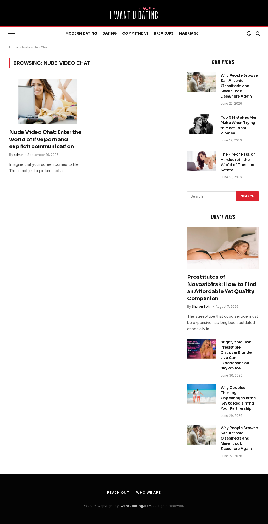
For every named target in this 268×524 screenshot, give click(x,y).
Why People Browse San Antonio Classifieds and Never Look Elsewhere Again (239, 86)
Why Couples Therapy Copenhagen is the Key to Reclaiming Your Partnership (238, 398)
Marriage (189, 33)
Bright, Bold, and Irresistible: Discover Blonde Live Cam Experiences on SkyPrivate (236, 355)
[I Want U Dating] (134, 13)
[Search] (257, 33)
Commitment (135, 33)
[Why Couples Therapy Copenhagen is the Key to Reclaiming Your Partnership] (201, 394)
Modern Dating (81, 33)
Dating (110, 33)
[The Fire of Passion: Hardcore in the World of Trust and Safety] (201, 161)
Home (14, 47)
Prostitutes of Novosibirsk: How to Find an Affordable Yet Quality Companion (221, 288)
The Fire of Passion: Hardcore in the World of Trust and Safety (239, 162)
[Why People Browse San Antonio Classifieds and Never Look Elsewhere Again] (201, 82)
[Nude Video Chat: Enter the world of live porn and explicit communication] (47, 101)
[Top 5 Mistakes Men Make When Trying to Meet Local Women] (201, 124)
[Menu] (11, 33)
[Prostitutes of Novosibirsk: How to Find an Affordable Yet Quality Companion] (223, 248)
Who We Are (148, 492)
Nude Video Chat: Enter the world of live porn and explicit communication (45, 139)
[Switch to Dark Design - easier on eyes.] (248, 33)
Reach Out (118, 492)
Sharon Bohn (201, 307)
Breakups (164, 33)
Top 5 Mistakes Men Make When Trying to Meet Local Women (239, 125)
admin (18, 155)
